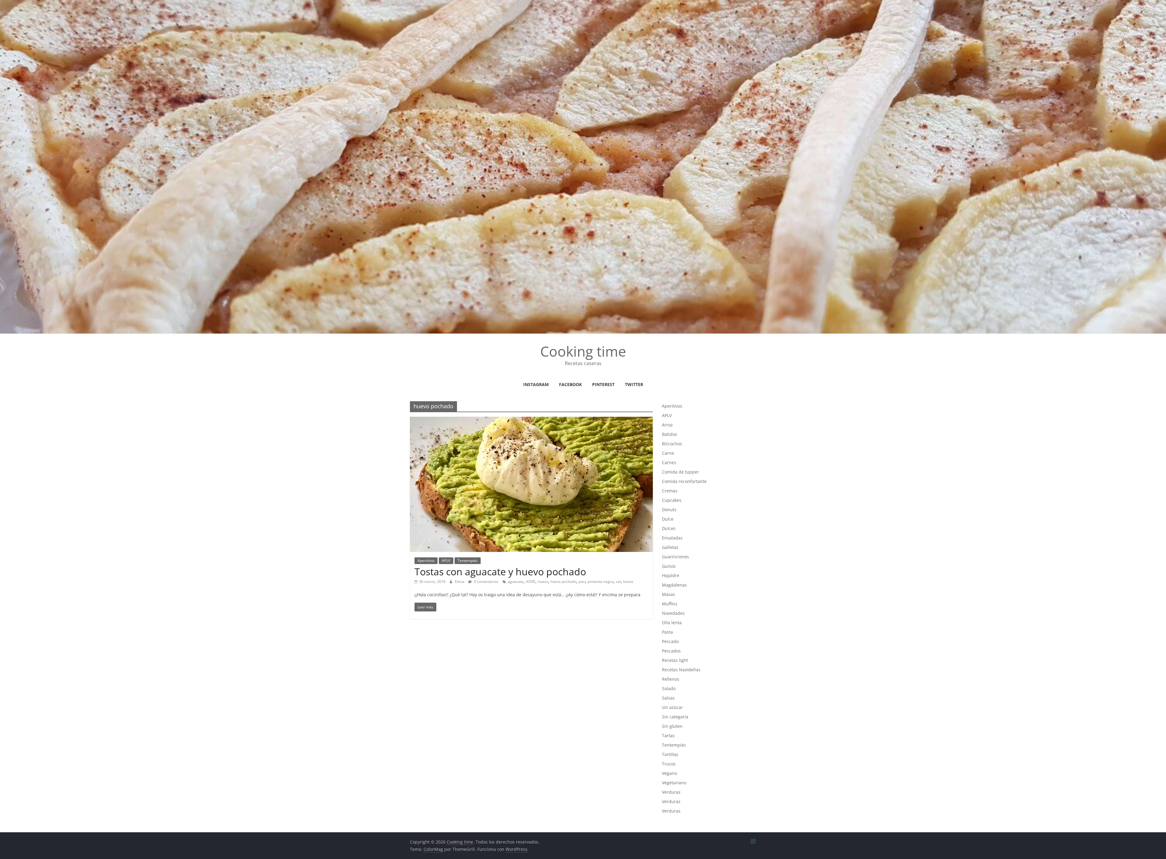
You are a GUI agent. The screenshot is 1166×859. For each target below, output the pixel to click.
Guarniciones (675, 557)
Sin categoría (675, 717)
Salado (669, 688)
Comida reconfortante (684, 481)
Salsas (668, 698)
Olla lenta (672, 622)
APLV (446, 560)
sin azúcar (672, 707)
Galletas (670, 547)
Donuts (669, 509)
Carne (668, 453)
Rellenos (670, 679)
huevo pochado (563, 581)
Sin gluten (672, 726)
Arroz (667, 425)
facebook (570, 384)
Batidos (669, 434)
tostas (628, 581)
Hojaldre (670, 575)
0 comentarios (485, 581)
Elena (460, 581)
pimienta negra (600, 581)
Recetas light (675, 660)
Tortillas (670, 754)
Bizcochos (672, 444)
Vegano (669, 773)
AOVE (530, 581)
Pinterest (603, 384)
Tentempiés (468, 560)
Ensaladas (672, 538)
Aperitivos (426, 560)
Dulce (667, 519)
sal (618, 581)
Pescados (671, 651)
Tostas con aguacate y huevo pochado (500, 571)
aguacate (515, 581)
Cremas (669, 491)
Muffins (669, 604)
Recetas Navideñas (681, 669)
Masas (668, 594)
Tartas (668, 735)
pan (582, 581)
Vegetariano (674, 782)
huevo (543, 581)
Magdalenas (674, 585)
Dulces (669, 528)
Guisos (669, 566)
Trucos (669, 764)
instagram (536, 384)
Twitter (634, 384)
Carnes (669, 462)
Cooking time (583, 351)
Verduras (671, 792)
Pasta (667, 632)
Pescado (670, 641)
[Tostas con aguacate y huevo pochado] (531, 420)
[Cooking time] (583, 3)
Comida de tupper (680, 472)
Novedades (673, 613)
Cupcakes (671, 500)
